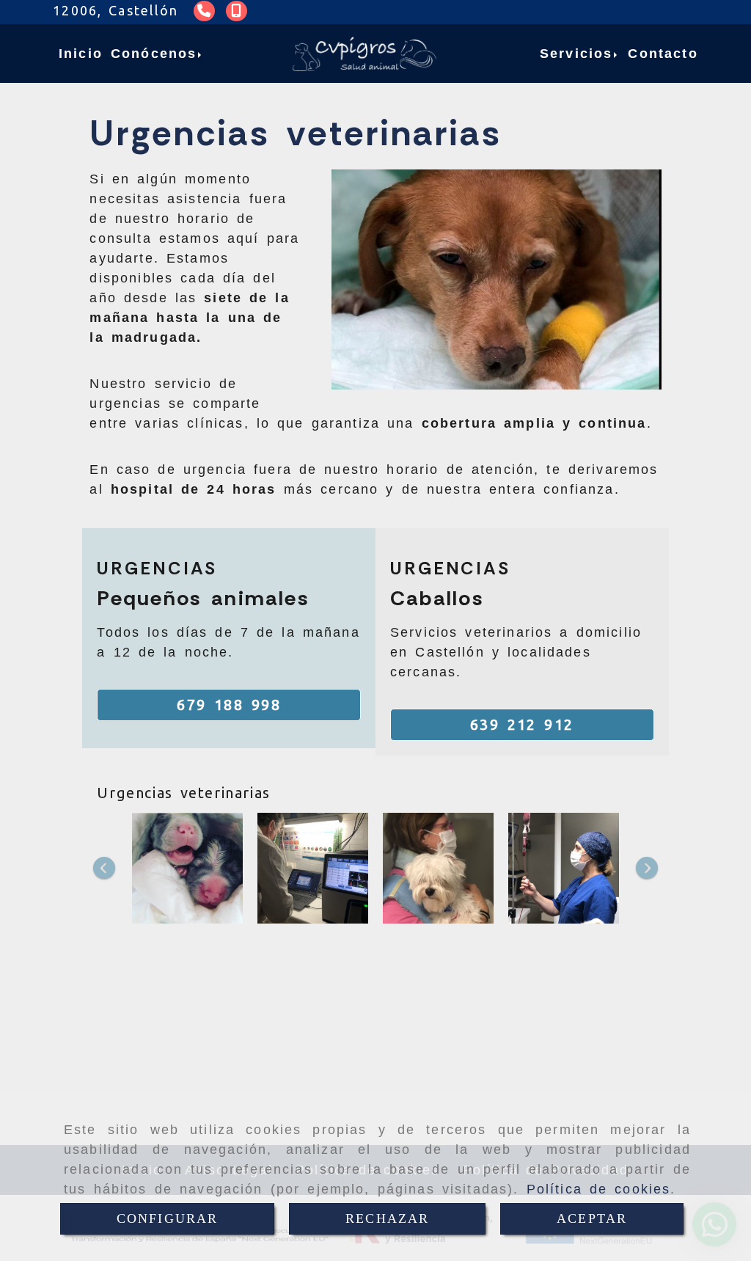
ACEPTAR (592, 1218)
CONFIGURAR (168, 1218)
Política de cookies (599, 1189)
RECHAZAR (387, 1218)
